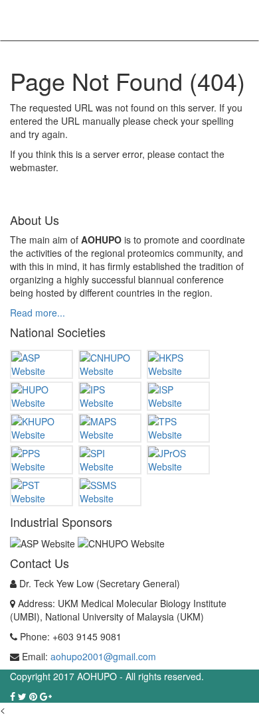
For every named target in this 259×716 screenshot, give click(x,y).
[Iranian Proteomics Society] (178, 396)
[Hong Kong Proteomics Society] (178, 364)
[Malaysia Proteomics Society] (109, 428)
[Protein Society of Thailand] (41, 491)
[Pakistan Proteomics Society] (41, 459)
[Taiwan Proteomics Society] (178, 428)
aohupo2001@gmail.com (103, 656)
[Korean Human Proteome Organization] (41, 428)
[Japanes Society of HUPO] (178, 459)
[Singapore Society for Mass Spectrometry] (109, 491)
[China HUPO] (109, 364)
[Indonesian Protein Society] (109, 396)
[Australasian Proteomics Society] (41, 364)
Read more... (37, 312)
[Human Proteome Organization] (41, 396)
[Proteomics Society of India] (109, 459)
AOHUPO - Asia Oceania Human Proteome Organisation (70, 22)
